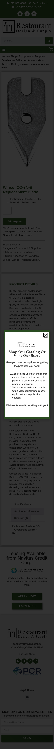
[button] (46, 335)
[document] (27, 374)
